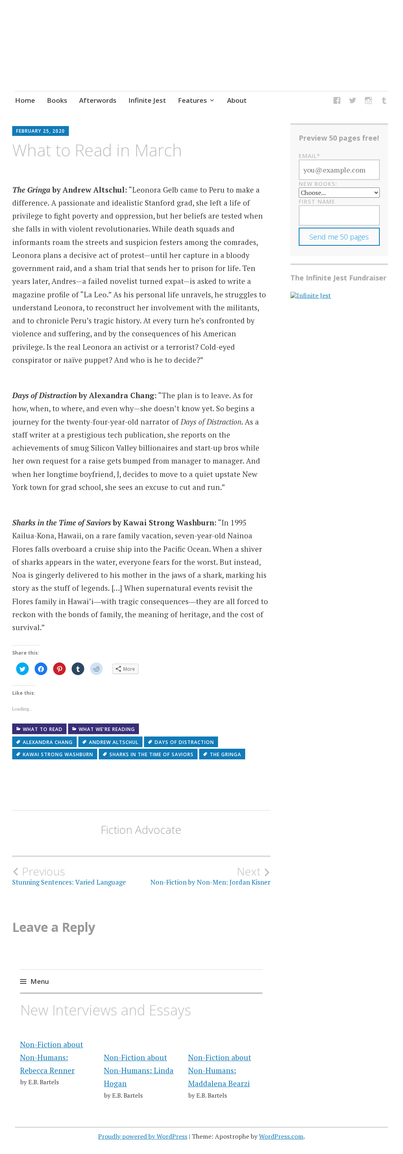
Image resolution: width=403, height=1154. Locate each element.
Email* (309, 156)
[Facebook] (337, 101)
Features (192, 100)
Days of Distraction (184, 742)
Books (57, 100)
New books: (318, 183)
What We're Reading (107, 729)
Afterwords (97, 100)
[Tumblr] (384, 101)
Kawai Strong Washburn (58, 754)
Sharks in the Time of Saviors (151, 754)
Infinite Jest (147, 100)
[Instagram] (368, 101)
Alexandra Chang (48, 742)
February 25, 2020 (40, 131)
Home (25, 100)
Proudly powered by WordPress (142, 1136)
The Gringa (225, 754)
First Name (317, 201)
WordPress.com (281, 1136)
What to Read (43, 729)
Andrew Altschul (114, 742)
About (237, 100)
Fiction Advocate (141, 829)
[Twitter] (353, 101)
